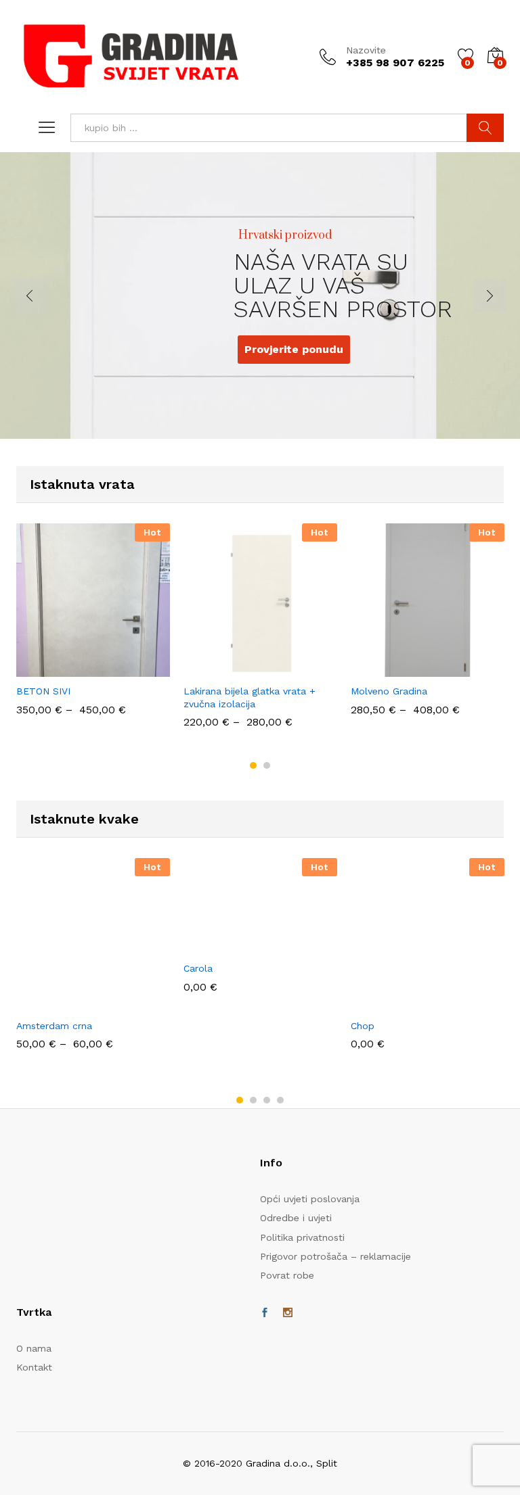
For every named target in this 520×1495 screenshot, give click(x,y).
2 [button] (266, 765)
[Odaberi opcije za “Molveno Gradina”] (410, 668)
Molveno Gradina (389, 691)
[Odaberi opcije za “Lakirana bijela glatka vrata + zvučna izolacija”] (243, 668)
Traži (485, 128)
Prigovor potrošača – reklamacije (335, 1256)
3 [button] (266, 1100)
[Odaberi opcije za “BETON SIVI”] (75, 668)
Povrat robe (287, 1275)
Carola (198, 968)
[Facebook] (264, 1313)
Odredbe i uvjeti (296, 1217)
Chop (362, 1025)
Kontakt (34, 1367)
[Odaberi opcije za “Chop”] (410, 1003)
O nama (33, 1348)
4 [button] (280, 1100)
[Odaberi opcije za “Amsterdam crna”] (75, 1003)
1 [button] (253, 765)
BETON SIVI (43, 691)
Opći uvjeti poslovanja (310, 1198)
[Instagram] (287, 1313)
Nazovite (366, 50)
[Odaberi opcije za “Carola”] (243, 945)
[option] (93, 632)
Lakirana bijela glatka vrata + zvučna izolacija (249, 697)
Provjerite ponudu (251, 346)
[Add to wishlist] (106, 668)
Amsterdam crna (54, 1025)
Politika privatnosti (302, 1237)
